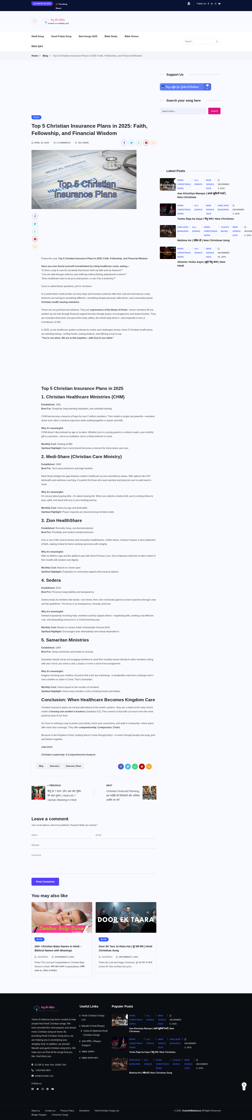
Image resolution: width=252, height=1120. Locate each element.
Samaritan (46, 659)
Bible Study (111, 36)
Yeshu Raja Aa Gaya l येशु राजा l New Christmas (205, 218)
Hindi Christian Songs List (93, 1017)
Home (35, 56)
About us (36, 1110)
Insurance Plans (73, 766)
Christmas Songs (60, 1114)
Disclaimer (84, 1110)
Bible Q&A (37, 46)
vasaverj (43, 957)
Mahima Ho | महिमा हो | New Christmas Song (203, 240)
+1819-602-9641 (42, 1070)
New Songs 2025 (88, 36)
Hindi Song (38, 36)
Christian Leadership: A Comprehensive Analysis (68, 754)
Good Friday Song (61, 36)
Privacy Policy (67, 1110)
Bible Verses (132, 36)
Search (214, 111)
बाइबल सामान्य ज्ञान (90, 1058)
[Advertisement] (167, 20)
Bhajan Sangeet (39, 1114)
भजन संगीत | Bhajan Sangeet (91, 1043)
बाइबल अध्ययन (88, 1051)
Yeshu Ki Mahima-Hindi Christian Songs (95, 1033)
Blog (45, 56)
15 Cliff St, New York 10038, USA (50, 1064)
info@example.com (44, 1076)
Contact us (50, 1110)
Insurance (54, 766)
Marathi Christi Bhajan (93, 1026)
